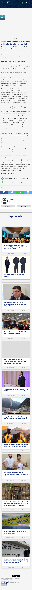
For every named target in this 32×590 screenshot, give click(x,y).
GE (30, 3)
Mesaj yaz (24, 206)
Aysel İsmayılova (13, 201)
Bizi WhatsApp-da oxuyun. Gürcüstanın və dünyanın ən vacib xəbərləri (17, 182)
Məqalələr (8, 206)
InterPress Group (4, 582)
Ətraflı (16, 13)
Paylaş (1, 187)
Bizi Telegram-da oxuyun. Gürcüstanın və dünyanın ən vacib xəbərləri (17, 178)
